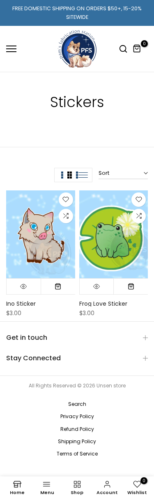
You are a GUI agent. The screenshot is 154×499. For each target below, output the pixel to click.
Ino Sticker (21, 304)
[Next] (142, 119)
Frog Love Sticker (103, 304)
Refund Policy (77, 429)
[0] (137, 48)
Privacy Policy (77, 416)
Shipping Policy (77, 441)
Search (77, 404)
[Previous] (12, 119)
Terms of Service (77, 453)
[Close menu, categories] (116, 10)
